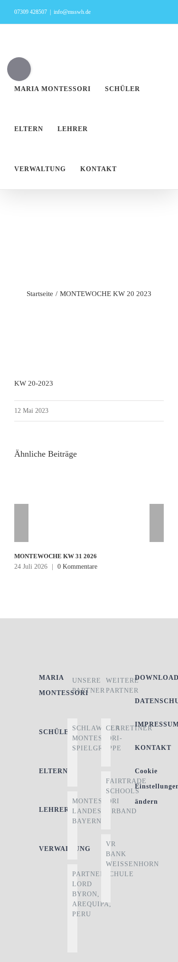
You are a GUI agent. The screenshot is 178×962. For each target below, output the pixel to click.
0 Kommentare (77, 566)
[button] (148, 169)
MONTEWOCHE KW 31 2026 (55, 556)
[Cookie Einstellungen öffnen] (161, 950)
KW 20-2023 (33, 383)
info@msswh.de (72, 12)
